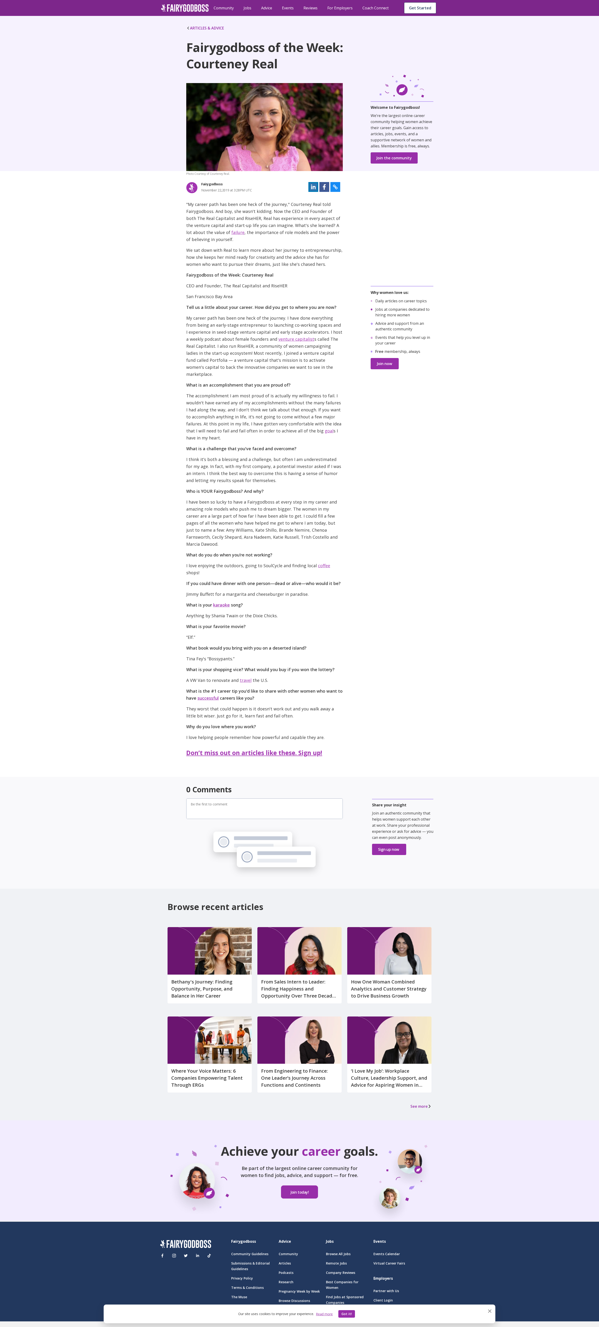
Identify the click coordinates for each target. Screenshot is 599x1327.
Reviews (310, 8)
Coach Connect (375, 8)
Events (288, 8)
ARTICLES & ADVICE (207, 28)
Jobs (247, 8)
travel (246, 680)
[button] (313, 187)
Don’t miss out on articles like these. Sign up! (254, 753)
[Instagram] (174, 1255)
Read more (324, 1314)
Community (224, 8)
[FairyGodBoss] (185, 1245)
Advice (266, 8)
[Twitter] (185, 1255)
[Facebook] (162, 1255)
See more (419, 1106)
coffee (324, 565)
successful (208, 698)
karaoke (221, 605)
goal (329, 431)
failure (238, 232)
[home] (185, 8)
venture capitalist (296, 339)
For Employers (340, 8)
